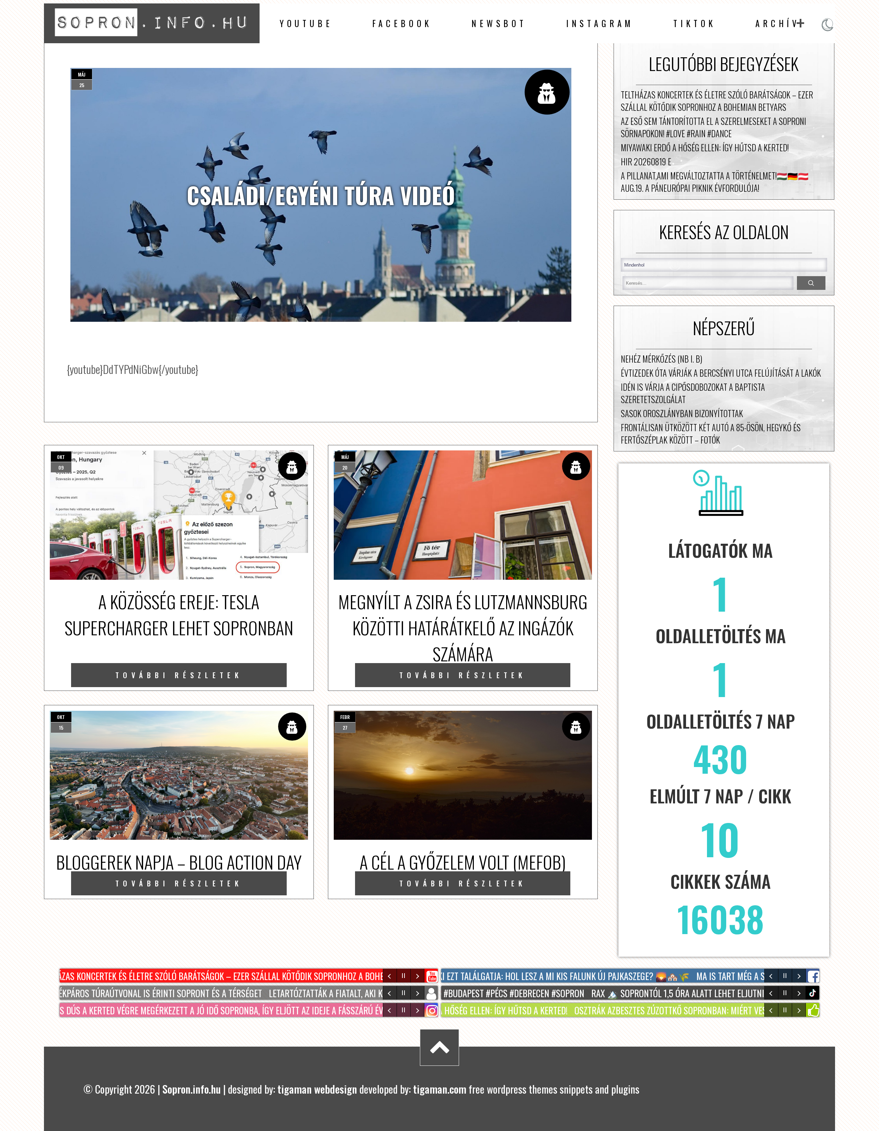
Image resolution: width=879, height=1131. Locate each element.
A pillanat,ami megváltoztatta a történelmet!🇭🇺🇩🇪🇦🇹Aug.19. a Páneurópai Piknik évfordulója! (715, 181)
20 (344, 467)
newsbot (499, 23)
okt (61, 456)
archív (777, 23)
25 (81, 85)
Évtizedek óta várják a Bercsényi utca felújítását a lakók (721, 373)
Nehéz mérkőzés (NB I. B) (661, 359)
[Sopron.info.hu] (152, 38)
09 (61, 467)
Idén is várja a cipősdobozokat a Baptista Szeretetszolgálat (693, 393)
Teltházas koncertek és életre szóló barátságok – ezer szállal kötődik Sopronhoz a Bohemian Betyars (717, 101)
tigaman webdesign (317, 1089)
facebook (402, 23)
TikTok (694, 23)
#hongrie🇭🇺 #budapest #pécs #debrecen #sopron (467, 993)
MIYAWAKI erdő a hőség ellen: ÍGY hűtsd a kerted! (705, 147)
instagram (600, 23)
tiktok (813, 992)
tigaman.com (439, 1089)
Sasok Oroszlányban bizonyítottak (682, 413)
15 (61, 727)
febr (345, 716)
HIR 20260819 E (646, 161)
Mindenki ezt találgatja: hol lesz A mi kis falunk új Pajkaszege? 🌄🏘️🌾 (534, 975)
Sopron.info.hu (191, 1089)
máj (81, 74)
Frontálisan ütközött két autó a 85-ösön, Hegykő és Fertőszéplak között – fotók (711, 433)
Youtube (306, 23)
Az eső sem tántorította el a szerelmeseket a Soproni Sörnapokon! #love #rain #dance (713, 127)
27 (345, 727)
